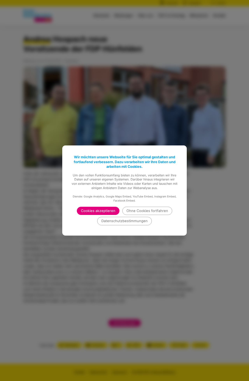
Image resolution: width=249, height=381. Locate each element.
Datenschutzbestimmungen (124, 221)
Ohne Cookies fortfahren (147, 211)
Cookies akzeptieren (98, 211)
